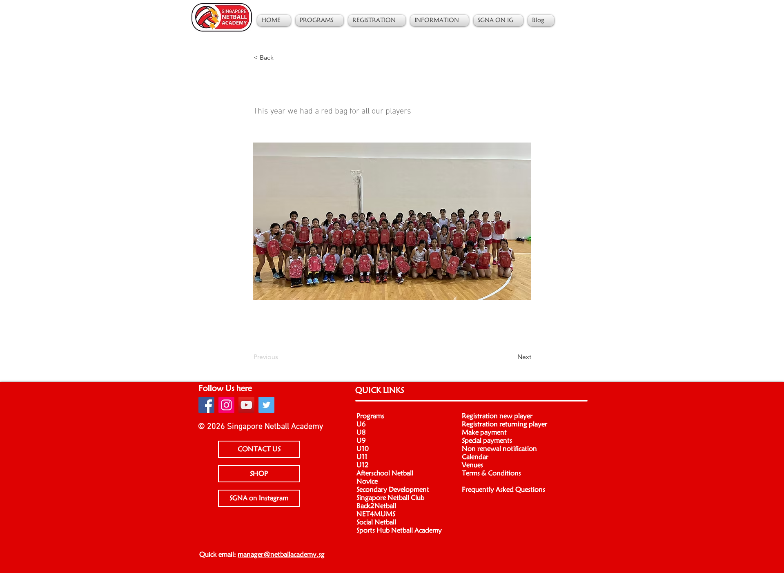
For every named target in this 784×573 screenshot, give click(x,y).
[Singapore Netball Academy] (206, 405)
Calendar (475, 457)
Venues (472, 465)
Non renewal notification (499, 449)
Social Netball (376, 522)
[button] (280, 57)
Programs (370, 416)
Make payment (484, 432)
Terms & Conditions (491, 473)
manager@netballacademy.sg (281, 554)
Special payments (487, 440)
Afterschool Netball (384, 473)
